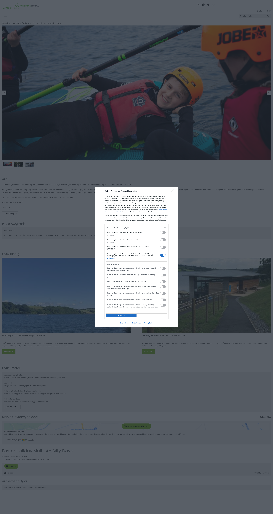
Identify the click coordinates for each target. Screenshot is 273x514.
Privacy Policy (148, 323)
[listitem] (136, 228)
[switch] (163, 232)
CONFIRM (121, 315)
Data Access (136, 323)
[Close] (173, 191)
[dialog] (136, 257)
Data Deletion (124, 323)
